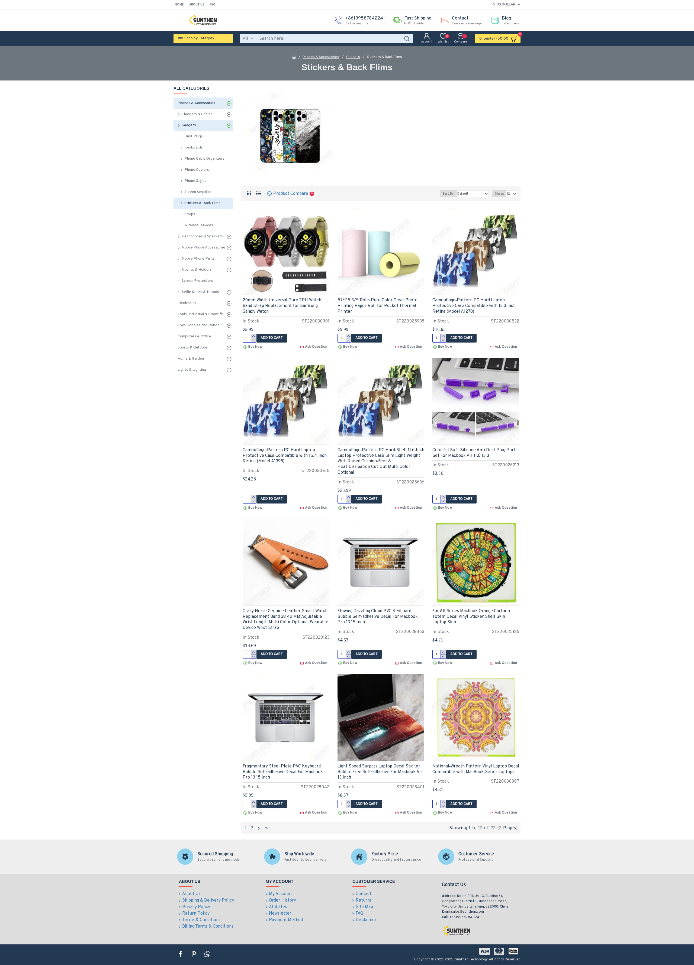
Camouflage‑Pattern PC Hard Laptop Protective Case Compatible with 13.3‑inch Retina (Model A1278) (474, 306)
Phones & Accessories (321, 57)
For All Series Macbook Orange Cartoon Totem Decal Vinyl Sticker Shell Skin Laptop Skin (471, 616)
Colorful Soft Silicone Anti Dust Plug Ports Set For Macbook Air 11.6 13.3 (475, 453)
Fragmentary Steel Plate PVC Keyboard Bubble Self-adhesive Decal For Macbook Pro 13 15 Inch (283, 772)
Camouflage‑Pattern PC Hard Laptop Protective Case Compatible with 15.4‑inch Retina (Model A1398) (285, 455)
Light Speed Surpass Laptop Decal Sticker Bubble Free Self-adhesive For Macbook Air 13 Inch (380, 772)
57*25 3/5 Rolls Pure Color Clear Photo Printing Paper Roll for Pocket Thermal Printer (377, 306)
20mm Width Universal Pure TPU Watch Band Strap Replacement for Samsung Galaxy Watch (282, 306)
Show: (499, 194)
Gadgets (353, 57)
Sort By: (448, 194)
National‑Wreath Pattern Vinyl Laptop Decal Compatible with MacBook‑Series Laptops (475, 769)
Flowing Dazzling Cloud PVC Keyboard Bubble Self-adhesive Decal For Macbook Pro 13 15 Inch (378, 616)
